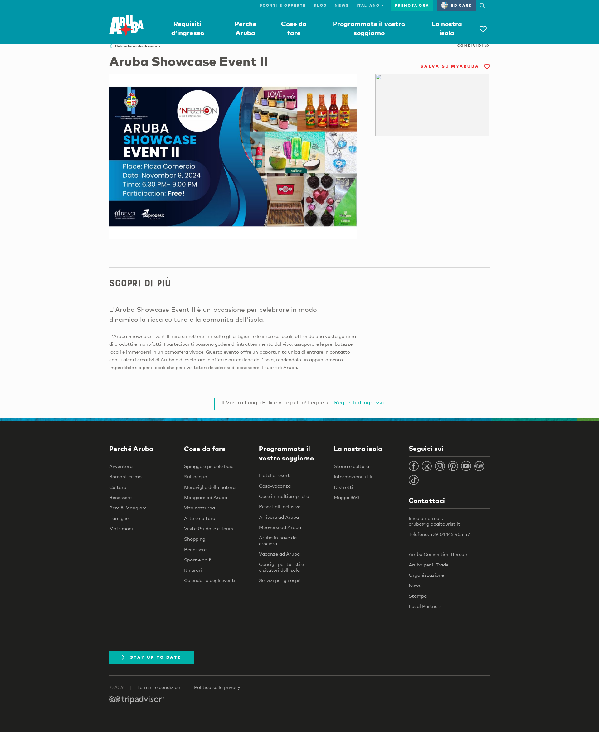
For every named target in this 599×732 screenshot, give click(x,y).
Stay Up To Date (155, 657)
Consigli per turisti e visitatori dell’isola (281, 566)
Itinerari (193, 570)
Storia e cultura (351, 466)
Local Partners (425, 606)
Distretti (343, 487)
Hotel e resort (274, 475)
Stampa (418, 596)
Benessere (120, 497)
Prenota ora (412, 5)
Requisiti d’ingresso (359, 402)
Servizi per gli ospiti (281, 580)
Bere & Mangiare (128, 507)
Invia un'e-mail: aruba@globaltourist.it (434, 521)
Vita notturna (199, 507)
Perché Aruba (131, 449)
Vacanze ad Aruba (279, 553)
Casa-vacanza (275, 486)
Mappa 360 (346, 497)
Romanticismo (125, 476)
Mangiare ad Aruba (205, 497)
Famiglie (119, 518)
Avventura (121, 466)
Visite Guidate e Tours (208, 528)
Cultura (117, 487)
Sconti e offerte (283, 5)
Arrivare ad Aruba (279, 517)
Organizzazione (426, 575)
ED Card (461, 5)
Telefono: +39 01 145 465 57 (439, 534)
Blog (320, 5)
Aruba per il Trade (428, 564)
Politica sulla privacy (217, 687)
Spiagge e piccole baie (208, 466)
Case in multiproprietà (284, 496)
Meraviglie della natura (210, 487)
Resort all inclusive (279, 506)
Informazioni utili (353, 476)
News (342, 5)
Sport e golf (197, 559)
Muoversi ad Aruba (280, 527)
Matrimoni (121, 528)
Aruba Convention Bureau (438, 554)
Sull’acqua (195, 476)
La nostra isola (358, 449)
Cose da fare (205, 449)
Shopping (194, 539)
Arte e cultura (199, 518)
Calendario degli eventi (136, 45)
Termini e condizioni (159, 687)
